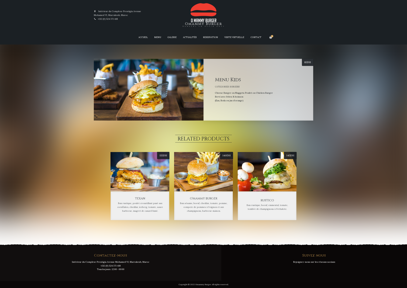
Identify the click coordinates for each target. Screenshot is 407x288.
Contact (256, 37)
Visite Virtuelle (234, 37)
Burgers (235, 86)
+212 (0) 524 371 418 (108, 18)
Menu (157, 37)
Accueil (143, 37)
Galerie (172, 37)
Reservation (210, 37)
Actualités (190, 37)
